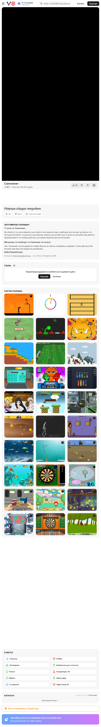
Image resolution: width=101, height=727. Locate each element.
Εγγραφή (93, 4)
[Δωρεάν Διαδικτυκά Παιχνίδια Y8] (11, 3)
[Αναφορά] (87, 185)
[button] (13, 252)
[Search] (41, 3)
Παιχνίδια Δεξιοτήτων (22, 256)
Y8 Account (92, 695)
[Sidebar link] (3, 3)
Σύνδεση (57, 276)
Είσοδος (80, 4)
